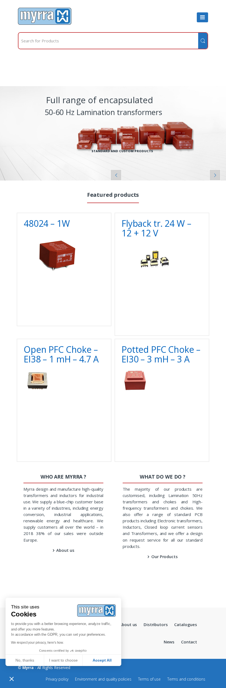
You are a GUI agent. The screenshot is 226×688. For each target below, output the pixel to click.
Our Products (164, 556)
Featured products (113, 195)
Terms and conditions (186, 679)
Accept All (102, 660)
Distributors (156, 624)
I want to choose (63, 660)
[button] (11, 678)
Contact (189, 642)
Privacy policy (57, 679)
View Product (99, 313)
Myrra (28, 667)
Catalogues (185, 624)
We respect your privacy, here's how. (37, 643)
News (169, 642)
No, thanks (24, 660)
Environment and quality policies (103, 679)
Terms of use (149, 679)
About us (65, 550)
